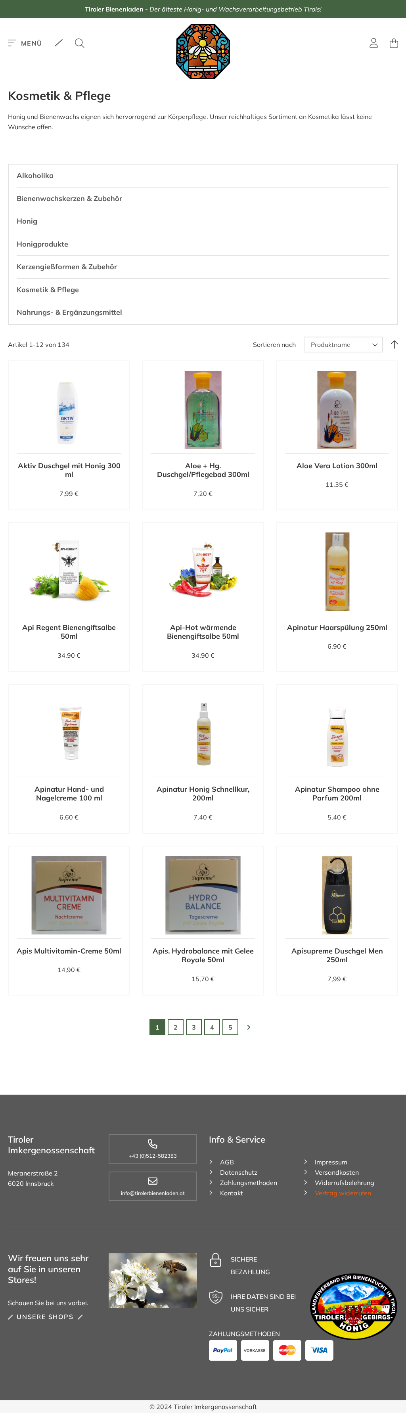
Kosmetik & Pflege (48, 289)
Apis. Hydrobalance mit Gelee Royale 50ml (203, 955)
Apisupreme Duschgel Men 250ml (337, 955)
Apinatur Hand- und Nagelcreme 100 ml (69, 794)
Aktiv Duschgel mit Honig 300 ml (69, 470)
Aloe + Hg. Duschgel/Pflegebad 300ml (203, 470)
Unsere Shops (45, 1317)
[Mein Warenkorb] (394, 43)
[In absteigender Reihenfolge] (394, 344)
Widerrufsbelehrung (344, 1183)
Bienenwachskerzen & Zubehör (69, 198)
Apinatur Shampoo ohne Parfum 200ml (337, 794)
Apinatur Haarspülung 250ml (337, 627)
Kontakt (231, 1193)
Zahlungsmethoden (248, 1183)
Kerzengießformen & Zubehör (67, 266)
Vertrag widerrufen (343, 1193)
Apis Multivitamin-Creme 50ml (69, 950)
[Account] (374, 44)
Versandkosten (337, 1172)
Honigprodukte (42, 244)
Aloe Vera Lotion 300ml (337, 465)
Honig (27, 221)
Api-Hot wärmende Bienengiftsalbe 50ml (203, 632)
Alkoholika (35, 175)
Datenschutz (238, 1172)
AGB (227, 1162)
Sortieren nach (274, 344)
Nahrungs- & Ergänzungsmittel (69, 312)
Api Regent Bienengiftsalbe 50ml (69, 632)
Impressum (331, 1162)
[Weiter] (249, 1027)
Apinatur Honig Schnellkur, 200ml (203, 794)
